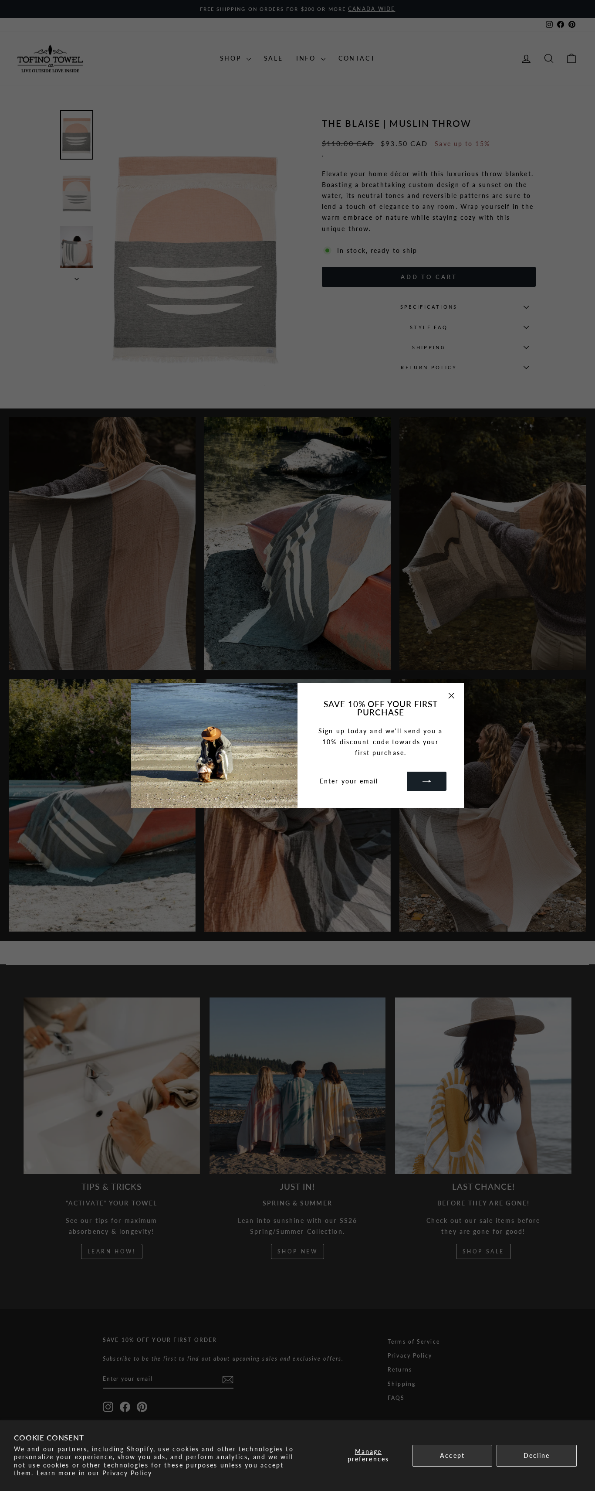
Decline (537, 1455)
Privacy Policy (127, 1473)
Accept (452, 1455)
